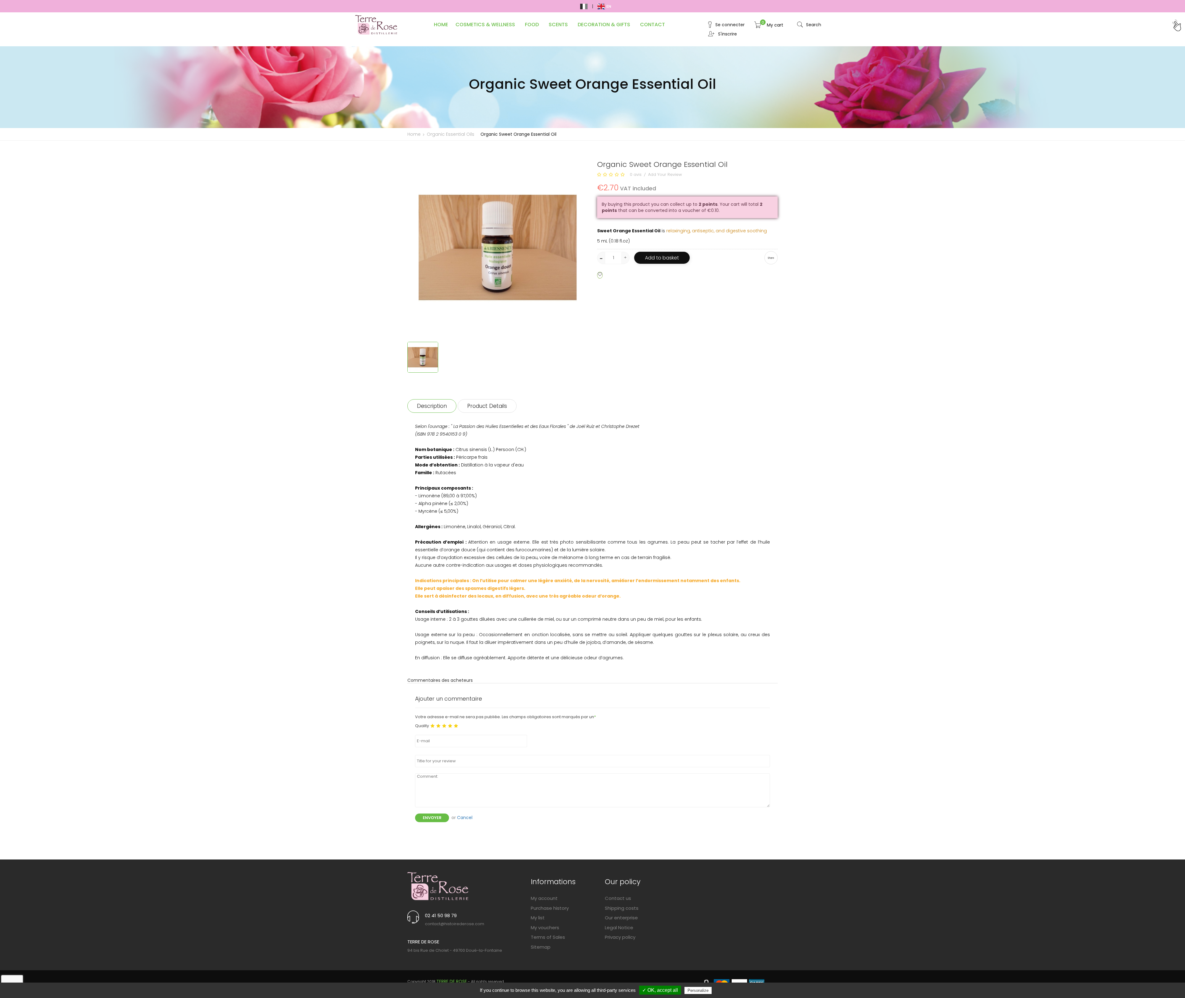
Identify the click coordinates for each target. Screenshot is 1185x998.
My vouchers (545, 927)
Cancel (464, 817)
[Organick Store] (438, 886)
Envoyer (432, 818)
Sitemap (541, 947)
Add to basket (662, 257)
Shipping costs (621, 908)
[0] (757, 26)
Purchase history (550, 908)
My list (538, 917)
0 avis (636, 174)
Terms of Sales (548, 937)
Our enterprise (621, 917)
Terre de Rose (451, 981)
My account (544, 898)
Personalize (698, 990)
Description (432, 406)
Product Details (487, 406)
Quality (422, 726)
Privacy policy (620, 937)
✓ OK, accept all (660, 990)
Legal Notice (619, 927)
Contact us (618, 898)
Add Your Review (665, 174)
